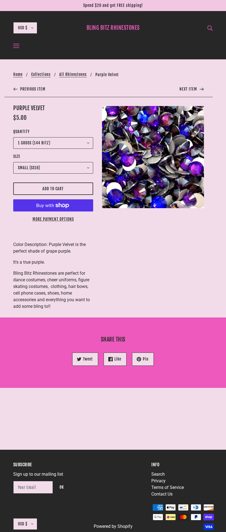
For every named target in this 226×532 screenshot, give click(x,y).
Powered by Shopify (113, 526)
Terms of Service (167, 487)
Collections (41, 75)
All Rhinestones (73, 75)
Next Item (188, 89)
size (16, 156)
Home (18, 75)
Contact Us (162, 494)
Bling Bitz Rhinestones (113, 27)
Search (158, 474)
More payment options (53, 219)
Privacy (158, 480)
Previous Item (32, 89)
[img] (210, 27)
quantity (21, 131)
